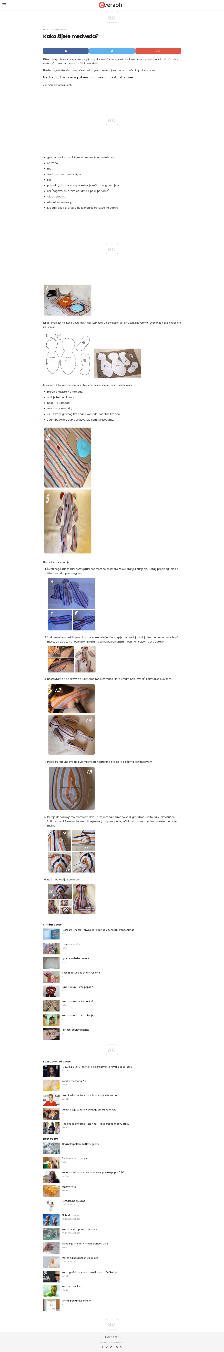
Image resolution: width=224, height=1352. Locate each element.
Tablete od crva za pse (75, 1158)
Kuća (45, 29)
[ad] (67, 558)
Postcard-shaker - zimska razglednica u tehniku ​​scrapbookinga (98, 930)
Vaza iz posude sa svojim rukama (81, 972)
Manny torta (69, 1186)
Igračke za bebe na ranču (76, 958)
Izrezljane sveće (71, 944)
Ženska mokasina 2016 (74, 1081)
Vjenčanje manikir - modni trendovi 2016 (85, 1243)
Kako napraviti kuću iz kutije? (78, 1015)
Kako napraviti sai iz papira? (77, 1001)
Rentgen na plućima (73, 1201)
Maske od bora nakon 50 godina (80, 1258)
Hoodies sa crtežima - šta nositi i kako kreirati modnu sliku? (95, 1123)
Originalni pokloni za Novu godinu (81, 1144)
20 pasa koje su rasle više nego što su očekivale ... (90, 1109)
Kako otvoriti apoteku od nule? (79, 1229)
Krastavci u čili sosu (73, 1286)
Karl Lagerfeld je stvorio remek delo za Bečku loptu (90, 1272)
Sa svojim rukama (59, 29)
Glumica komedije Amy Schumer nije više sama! (89, 1095)
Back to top (112, 1337)
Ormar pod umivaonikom (76, 1300)
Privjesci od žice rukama (75, 1029)
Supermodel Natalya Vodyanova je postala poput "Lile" (93, 1172)
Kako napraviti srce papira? (77, 987)
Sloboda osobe (70, 1215)
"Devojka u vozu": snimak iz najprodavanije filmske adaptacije (97, 1067)
